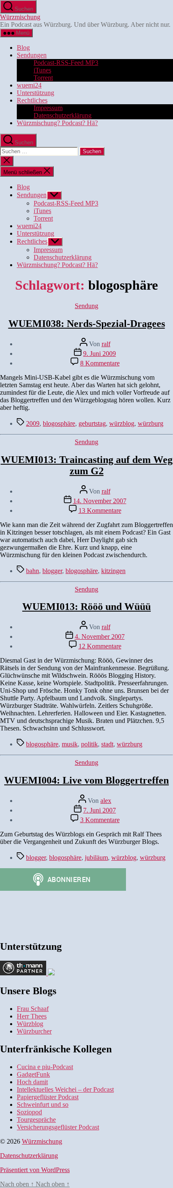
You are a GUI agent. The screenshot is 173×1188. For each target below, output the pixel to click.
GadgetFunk (33, 1074)
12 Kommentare (100, 646)
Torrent (43, 77)
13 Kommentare (100, 510)
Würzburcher (34, 1031)
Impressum (48, 107)
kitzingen (113, 570)
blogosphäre (59, 423)
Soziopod (29, 1112)
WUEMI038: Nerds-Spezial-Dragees (86, 323)
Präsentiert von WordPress (35, 1169)
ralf (106, 343)
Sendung (86, 305)
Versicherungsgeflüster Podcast (58, 1127)
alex (105, 800)
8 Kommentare (100, 363)
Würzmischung (20, 17)
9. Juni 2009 (99, 353)
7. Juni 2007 (99, 810)
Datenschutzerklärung (63, 115)
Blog (23, 47)
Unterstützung (35, 92)
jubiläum (96, 857)
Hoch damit (32, 1081)
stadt (107, 744)
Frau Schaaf (33, 1008)
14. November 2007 (99, 500)
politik (89, 744)
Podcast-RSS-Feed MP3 (66, 62)
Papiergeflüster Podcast (48, 1097)
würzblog (121, 423)
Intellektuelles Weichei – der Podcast (65, 1089)
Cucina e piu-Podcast (45, 1066)
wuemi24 (29, 85)
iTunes (42, 70)
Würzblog (30, 1023)
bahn (32, 570)
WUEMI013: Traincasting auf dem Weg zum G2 (87, 465)
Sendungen (32, 55)
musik (70, 744)
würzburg (150, 423)
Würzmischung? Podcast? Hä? (57, 122)
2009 (32, 423)
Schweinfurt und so (42, 1104)
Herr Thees (32, 1016)
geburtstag (92, 423)
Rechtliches (32, 100)
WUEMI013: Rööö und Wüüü (86, 606)
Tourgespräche (36, 1119)
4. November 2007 (100, 636)
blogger (52, 570)
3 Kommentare (100, 819)
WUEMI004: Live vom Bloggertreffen (86, 780)
